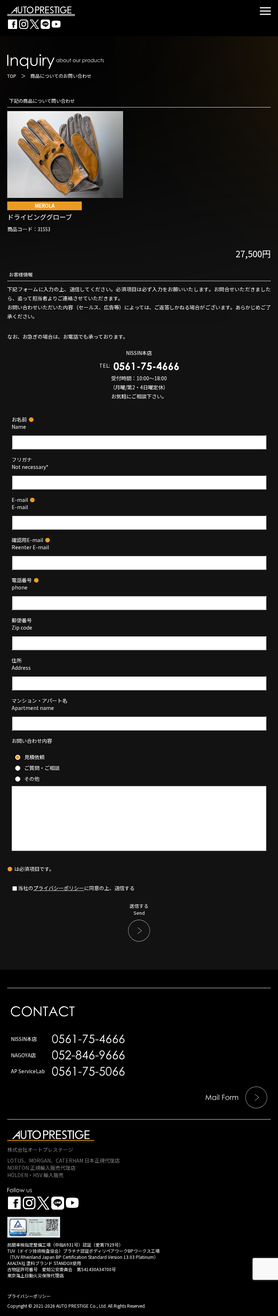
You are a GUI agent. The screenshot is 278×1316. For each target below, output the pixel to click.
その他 (31, 778)
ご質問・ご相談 (42, 767)
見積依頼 (34, 757)
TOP (11, 75)
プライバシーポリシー (58, 888)
